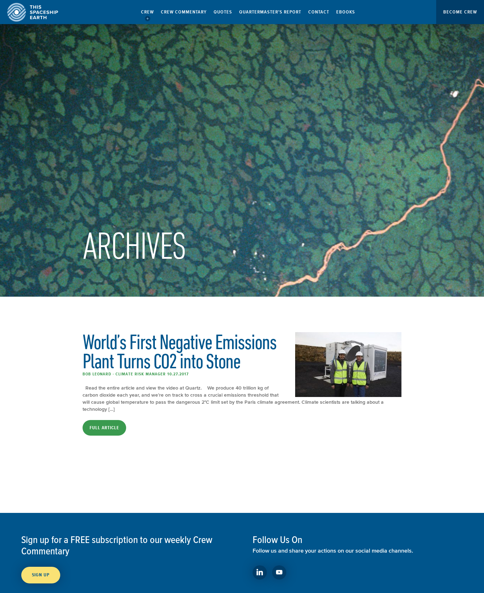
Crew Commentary (184, 12)
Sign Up (41, 575)
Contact (318, 12)
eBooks (345, 12)
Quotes (223, 12)
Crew (147, 12)
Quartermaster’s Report (270, 12)
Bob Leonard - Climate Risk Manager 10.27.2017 (136, 373)
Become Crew (460, 12)
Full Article (104, 428)
